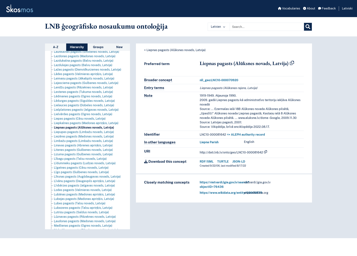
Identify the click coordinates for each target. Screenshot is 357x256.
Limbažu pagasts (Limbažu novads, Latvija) (83, 141)
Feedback (328, 8)
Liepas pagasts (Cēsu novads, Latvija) (80, 118)
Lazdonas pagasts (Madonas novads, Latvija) (84, 56)
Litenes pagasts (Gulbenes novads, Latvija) (83, 150)
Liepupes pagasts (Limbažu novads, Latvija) (84, 132)
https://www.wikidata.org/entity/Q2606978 (231, 193)
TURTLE (223, 161)
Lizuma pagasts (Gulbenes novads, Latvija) (83, 154)
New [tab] (119, 47)
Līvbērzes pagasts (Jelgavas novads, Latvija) (84, 185)
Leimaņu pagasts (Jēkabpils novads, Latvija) (84, 78)
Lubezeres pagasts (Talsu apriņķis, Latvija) (83, 208)
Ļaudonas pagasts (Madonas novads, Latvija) (85, 221)
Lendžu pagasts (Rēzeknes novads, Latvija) (83, 87)
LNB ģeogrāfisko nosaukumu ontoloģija (106, 26)
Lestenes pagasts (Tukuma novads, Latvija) (83, 92)
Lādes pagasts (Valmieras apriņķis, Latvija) (83, 74)
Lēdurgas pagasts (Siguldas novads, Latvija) (84, 101)
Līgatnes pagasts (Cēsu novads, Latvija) (81, 167)
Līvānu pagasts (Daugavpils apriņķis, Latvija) (84, 181)
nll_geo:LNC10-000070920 (219, 80)
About (310, 8)
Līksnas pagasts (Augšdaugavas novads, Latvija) (87, 176)
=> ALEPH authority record (246, 134)
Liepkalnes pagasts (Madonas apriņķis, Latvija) (86, 123)
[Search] (308, 27)
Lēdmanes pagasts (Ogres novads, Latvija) (83, 96)
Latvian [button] (216, 26)
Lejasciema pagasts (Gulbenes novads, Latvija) (86, 83)
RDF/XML (206, 161)
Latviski (347, 8)
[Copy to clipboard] (292, 63)
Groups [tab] (98, 47)
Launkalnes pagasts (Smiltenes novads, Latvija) (86, 52)
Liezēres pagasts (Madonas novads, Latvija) (84, 136)
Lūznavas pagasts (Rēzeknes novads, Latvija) (85, 216)
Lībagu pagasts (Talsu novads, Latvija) (80, 159)
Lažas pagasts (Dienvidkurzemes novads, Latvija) (87, 69)
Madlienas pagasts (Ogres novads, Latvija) (83, 225)
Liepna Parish (209, 142)
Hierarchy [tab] (77, 47)
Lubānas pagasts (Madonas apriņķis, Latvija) (84, 194)
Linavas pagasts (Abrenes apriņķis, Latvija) (83, 145)
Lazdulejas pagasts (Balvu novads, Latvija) (83, 65)
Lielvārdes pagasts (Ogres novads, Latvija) (83, 114)
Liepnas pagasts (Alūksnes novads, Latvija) (84, 127)
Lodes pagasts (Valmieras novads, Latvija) (83, 190)
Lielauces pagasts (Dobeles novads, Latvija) (84, 105)
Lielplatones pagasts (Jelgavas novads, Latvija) (86, 109)
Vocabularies (290, 8)
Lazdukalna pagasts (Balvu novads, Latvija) (83, 60)
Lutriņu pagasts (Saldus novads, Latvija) (81, 212)
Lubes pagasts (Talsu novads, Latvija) (79, 203)
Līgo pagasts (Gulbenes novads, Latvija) (81, 172)
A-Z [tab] (55, 47)
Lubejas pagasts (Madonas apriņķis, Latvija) (84, 199)
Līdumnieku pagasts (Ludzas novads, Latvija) (85, 163)
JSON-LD (238, 161)
